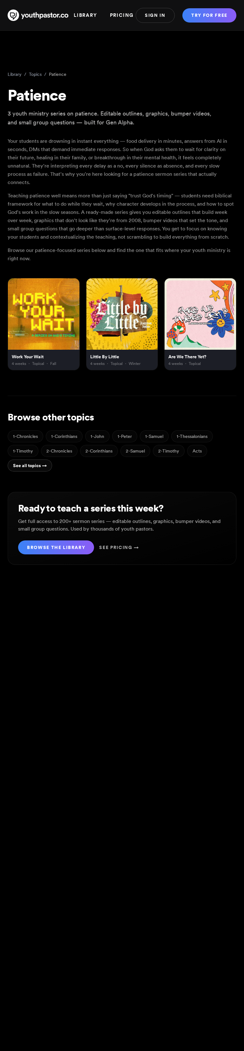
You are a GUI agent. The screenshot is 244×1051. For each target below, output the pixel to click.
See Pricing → (119, 547)
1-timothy (23, 450)
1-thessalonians (192, 436)
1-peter (125, 436)
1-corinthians (64, 436)
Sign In (155, 15)
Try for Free (209, 15)
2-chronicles (59, 450)
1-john (97, 436)
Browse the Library (56, 547)
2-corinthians (98, 450)
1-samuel (154, 436)
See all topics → (30, 465)
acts (197, 450)
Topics (35, 74)
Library (85, 15)
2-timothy (168, 450)
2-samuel (135, 450)
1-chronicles (25, 436)
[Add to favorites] (72, 286)
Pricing (122, 15)
